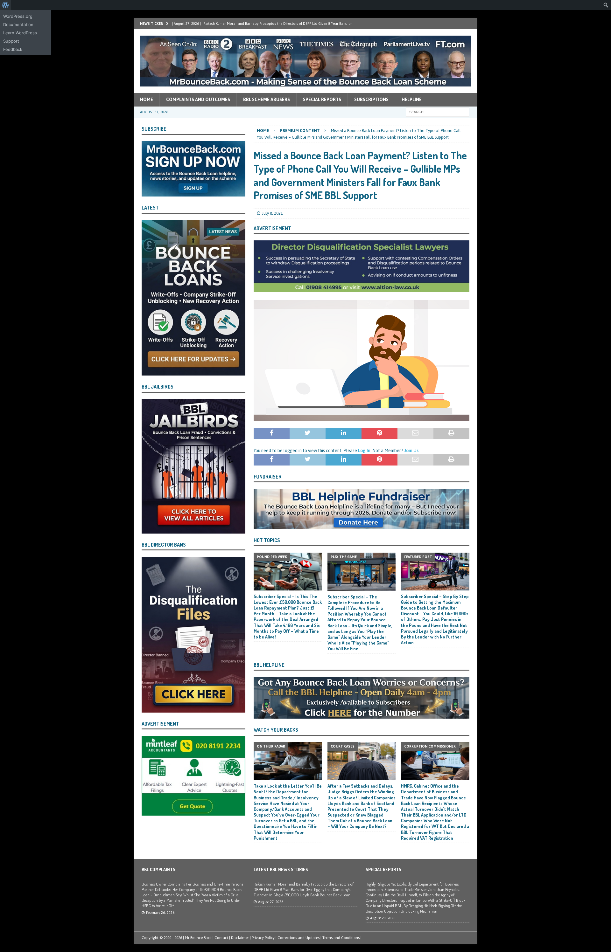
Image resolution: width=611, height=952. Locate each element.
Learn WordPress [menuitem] (20, 32)
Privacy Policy (263, 937)
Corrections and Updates (298, 937)
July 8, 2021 (272, 213)
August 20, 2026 (382, 918)
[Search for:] (437, 111)
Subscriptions (371, 99)
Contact (221, 937)
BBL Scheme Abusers (266, 99)
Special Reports (322, 99)
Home (146, 99)
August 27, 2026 (270, 902)
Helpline (412, 99)
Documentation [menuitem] (18, 24)
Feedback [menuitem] (12, 49)
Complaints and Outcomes (198, 99)
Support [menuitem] (11, 41)
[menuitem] (5, 5)
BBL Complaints (158, 869)
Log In (364, 450)
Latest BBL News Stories (281, 869)
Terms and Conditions (341, 937)
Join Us (411, 450)
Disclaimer (240, 937)
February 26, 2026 (160, 912)
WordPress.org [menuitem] (17, 16)
